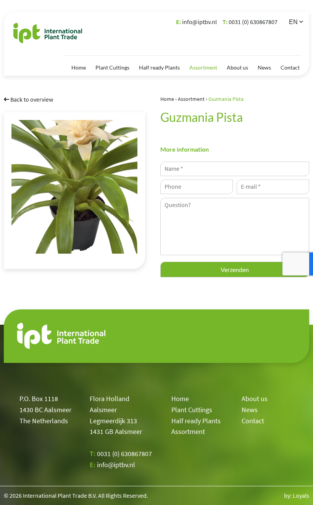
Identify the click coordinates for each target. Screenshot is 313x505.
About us (237, 67)
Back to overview (31, 99)
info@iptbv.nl (196, 22)
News (264, 67)
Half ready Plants (159, 67)
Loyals (301, 495)
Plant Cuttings (112, 67)
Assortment (203, 67)
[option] (74, 187)
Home (78, 67)
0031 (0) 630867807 (250, 22)
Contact (290, 67)
